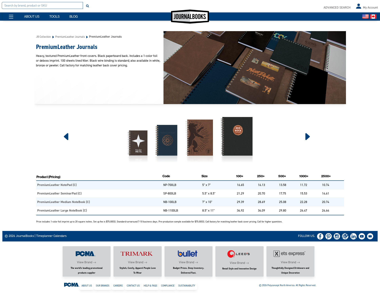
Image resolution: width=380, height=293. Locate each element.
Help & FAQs (150, 285)
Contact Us (133, 285)
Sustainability (186, 285)
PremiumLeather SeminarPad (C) (59, 193)
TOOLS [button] (54, 16)
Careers (118, 285)
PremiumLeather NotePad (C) (57, 185)
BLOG (73, 16)
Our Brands (102, 285)
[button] (11, 16)
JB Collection (43, 36)
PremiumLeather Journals (70, 36)
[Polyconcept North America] (72, 284)
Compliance (167, 285)
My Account (370, 7)
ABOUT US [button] (31, 16)
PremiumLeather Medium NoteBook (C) (63, 202)
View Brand (84, 262)
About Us (87, 285)
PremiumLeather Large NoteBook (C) (62, 210)
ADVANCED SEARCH (337, 7)
